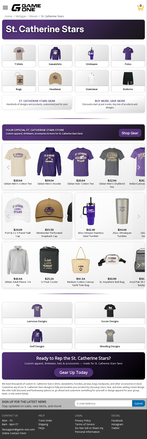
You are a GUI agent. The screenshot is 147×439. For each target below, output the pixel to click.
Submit (138, 403)
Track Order (45, 420)
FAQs (41, 428)
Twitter (115, 428)
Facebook (117, 420)
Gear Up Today (74, 372)
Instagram (117, 424)
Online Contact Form (14, 433)
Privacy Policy (83, 420)
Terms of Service (85, 424)
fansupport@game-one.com (18, 429)
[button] (5, 7)
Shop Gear (130, 133)
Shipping (43, 424)
